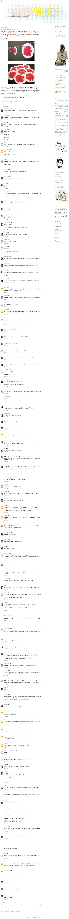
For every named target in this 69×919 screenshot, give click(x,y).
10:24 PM (6, 675)
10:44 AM (6, 352)
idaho (60, 118)
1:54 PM (6, 883)
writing (62, 135)
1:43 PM (6, 495)
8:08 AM (6, 691)
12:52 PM (6, 488)
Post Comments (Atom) (10, 906)
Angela (5, 348)
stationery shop (61, 33)
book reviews (64, 105)
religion (67, 129)
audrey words (61, 103)
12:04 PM (6, 798)
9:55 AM (6, 283)
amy (4, 563)
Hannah (5, 207)
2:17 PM (6, 536)
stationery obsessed (12, 101)
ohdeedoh (57, 232)
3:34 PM (6, 761)
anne (5, 318)
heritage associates (58, 176)
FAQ (58, 100)
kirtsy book (57, 236)
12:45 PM (6, 481)
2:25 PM (6, 550)
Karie (5, 894)
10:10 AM (6, 292)
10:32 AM (6, 324)
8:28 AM (6, 701)
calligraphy (56, 106)
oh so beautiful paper (59, 225)
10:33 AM (6, 331)
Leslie (5, 785)
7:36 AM (6, 229)
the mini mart (62, 132)
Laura (5, 484)
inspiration (65, 118)
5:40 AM (6, 156)
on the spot (61, 123)
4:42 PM (6, 823)
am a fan (66, 100)
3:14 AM (6, 126)
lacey (5, 771)
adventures (61, 100)
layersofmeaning (7, 222)
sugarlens (6, 704)
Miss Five (6, 295)
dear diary (65, 108)
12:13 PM (6, 451)
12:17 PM (6, 867)
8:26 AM (6, 243)
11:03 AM (6, 386)
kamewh (5, 270)
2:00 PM (6, 890)
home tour (62, 116)
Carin (5, 687)
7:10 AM (6, 196)
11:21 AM (6, 429)
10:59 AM (6, 376)
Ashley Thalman (7, 426)
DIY (56, 100)
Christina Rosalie (7, 214)
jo (4, 389)
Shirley (5, 853)
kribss (5, 183)
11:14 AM (6, 401)
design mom (57, 233)
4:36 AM (6, 139)
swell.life (5, 491)
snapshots (58, 131)
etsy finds (61, 109)
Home (21, 904)
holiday (59, 115)
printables (56, 128)
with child (58, 136)
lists (56, 121)
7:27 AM (6, 684)
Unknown (6, 246)
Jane (5, 142)
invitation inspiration (64, 119)
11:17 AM (6, 410)
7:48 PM (6, 641)
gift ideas (62, 113)
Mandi (5, 302)
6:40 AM (6, 173)
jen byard (5, 539)
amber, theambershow (8, 149)
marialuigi (6, 379)
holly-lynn (6, 176)
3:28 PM (6, 566)
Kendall (5, 711)
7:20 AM (6, 210)
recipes (62, 129)
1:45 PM (6, 502)
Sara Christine (6, 553)
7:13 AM (6, 203)
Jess (4, 341)
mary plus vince (7, 256)
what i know (63, 134)
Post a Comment (4, 902)
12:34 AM (6, 789)
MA (4, 719)
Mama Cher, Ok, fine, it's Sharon (10, 440)
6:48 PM (6, 768)
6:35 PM (6, 634)
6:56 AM (6, 188)
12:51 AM (6, 119)
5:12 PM (6, 589)
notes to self (64, 122)
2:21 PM (6, 804)
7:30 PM (6, 782)
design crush (57, 234)
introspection (57, 119)
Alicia (5, 743)
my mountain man (64, 120)
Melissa (5, 592)
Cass (5, 602)
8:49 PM (6, 838)
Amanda (5, 115)
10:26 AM (6, 306)
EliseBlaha (6, 129)
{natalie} (5, 263)
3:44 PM (6, 575)
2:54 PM (6, 754)
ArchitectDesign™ (7, 532)
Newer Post (3, 904)
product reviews (64, 128)
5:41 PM (6, 610)
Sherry (5, 287)
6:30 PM (6, 624)
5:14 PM (6, 599)
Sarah (5, 638)
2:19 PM (6, 543)
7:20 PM (6, 831)
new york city (57, 122)
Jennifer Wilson (7, 405)
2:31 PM (6, 747)
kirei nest (56, 240)
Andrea (5, 498)
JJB (4, 200)
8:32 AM (6, 708)
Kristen (5, 362)
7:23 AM (6, 219)
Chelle (5, 355)
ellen (5, 546)
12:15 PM (6, 461)
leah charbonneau (7, 870)
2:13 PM (6, 740)
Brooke (5, 239)
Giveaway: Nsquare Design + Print (10, 29)
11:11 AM (6, 724)
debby (5, 880)
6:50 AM (6, 180)
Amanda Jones (6, 369)
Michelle (5, 433)
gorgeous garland (10, 90)
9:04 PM (6, 850)
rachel (5, 448)
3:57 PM (6, 811)
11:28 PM (6, 858)
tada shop (56, 237)
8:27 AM (6, 253)
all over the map (7, 628)
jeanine (5, 834)
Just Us (5, 735)
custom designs (58, 108)
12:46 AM (6, 112)
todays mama (57, 241)
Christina (5, 232)
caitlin (5, 585)
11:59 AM (6, 436)
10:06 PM (6, 667)
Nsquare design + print (5, 87)
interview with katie (58, 243)
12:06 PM (6, 445)
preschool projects (63, 126)
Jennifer (5, 334)
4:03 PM (6, 582)
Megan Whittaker (7, 801)
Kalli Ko (5, 464)
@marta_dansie (62, 36)
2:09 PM (6, 520)
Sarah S (5, 645)
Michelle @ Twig (7, 757)
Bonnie (5, 652)
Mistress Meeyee (7, 108)
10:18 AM (6, 299)
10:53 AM (6, 359)
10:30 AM (6, 314)
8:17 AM (6, 236)
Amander (5, 515)
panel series (59, 125)
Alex (5, 861)
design (56, 109)
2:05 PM (6, 512)
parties (63, 125)
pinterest (60, 37)
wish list (66, 134)
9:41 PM (6, 660)
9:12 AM (6, 267)
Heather (5, 309)
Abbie (5, 327)
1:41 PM (6, 876)
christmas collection (63, 106)
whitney (5, 278)
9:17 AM (6, 716)
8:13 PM (6, 648)
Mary (5, 122)
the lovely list (57, 229)
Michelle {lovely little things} (9, 750)
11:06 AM (6, 393)
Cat (4, 159)
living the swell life (58, 223)
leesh (5, 887)
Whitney (5, 764)
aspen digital (57, 174)
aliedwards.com (58, 230)
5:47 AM (6, 166)
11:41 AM (6, 731)
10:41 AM (6, 345)
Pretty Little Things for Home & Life (11, 523)
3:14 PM (6, 560)
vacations (58, 134)
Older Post (39, 904)
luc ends (56, 238)
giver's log (57, 227)
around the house (59, 102)
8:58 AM (6, 260)
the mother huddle (58, 226)
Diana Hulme (6, 663)
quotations (57, 129)
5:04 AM (6, 146)
